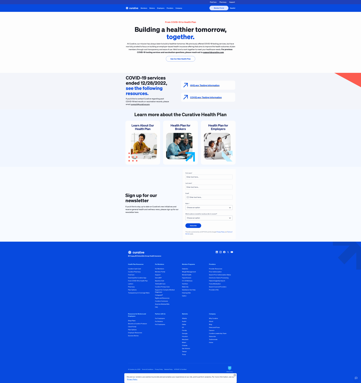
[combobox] (208, 207)
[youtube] (232, 254)
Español (232, 8)
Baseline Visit (159, 281)
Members (144, 8)
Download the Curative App (137, 278)
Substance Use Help (189, 290)
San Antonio (186, 348)
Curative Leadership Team (217, 333)
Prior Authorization (215, 272)
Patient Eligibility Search (217, 281)
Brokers (152, 8)
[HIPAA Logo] (229, 369)
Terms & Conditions (147, 369)
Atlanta (184, 318)
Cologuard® (159, 295)
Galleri (184, 296)
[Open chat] (356, 378)
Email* (187, 193)
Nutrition (185, 284)
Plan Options (132, 290)
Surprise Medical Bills (162, 304)
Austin (184, 321)
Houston (185, 336)
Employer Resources (135, 333)
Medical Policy (168, 369)
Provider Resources (215, 269)
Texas (184, 354)
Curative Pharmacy (134, 272)
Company (179, 8)
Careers (211, 330)
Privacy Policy (220, 232)
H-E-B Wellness (187, 281)
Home (211, 342)
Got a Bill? (158, 278)
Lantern (130, 284)
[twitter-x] (228, 254)
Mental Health (186, 275)
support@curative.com (140, 104)
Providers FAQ (214, 290)
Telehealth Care (160, 284)
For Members (159, 269)
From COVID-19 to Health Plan (138, 281)
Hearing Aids (186, 293)
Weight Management (189, 272)
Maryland (185, 339)
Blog (210, 324)
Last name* (188, 183)
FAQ (156, 307)
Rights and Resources (162, 298)
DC (183, 327)
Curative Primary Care (162, 287)
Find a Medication (215, 284)
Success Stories (133, 336)
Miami (184, 342)
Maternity (185, 287)
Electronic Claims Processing (218, 278)
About (211, 321)
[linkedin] (217, 254)
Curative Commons (161, 301)
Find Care (213, 2)
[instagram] (220, 254)
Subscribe (212, 336)
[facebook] (224, 254)
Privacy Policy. (132, 379)
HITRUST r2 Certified (180, 369)
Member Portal (160, 272)
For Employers (160, 318)
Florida (184, 330)
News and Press (214, 327)
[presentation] (218, 8)
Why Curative (213, 318)
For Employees (160, 324)
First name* (188, 173)
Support (232, 2)
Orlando (184, 345)
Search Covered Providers (217, 287)
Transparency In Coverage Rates (139, 293)
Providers (170, 8)
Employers (160, 8)
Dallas (184, 324)
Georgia (184, 333)
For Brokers (159, 321)
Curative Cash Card (134, 269)
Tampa (184, 351)
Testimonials (213, 339)
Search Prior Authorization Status (220, 275)
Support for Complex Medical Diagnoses (165, 291)
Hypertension (186, 278)
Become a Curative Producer (137, 324)
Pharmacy (223, 2)
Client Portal (132, 327)
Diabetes (185, 269)
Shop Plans (131, 321)
